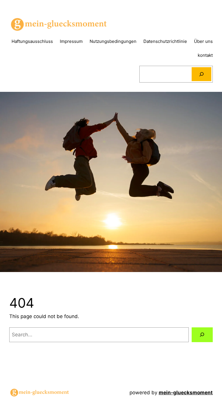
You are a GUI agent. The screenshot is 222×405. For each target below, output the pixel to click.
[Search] (201, 74)
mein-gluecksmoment (186, 392)
